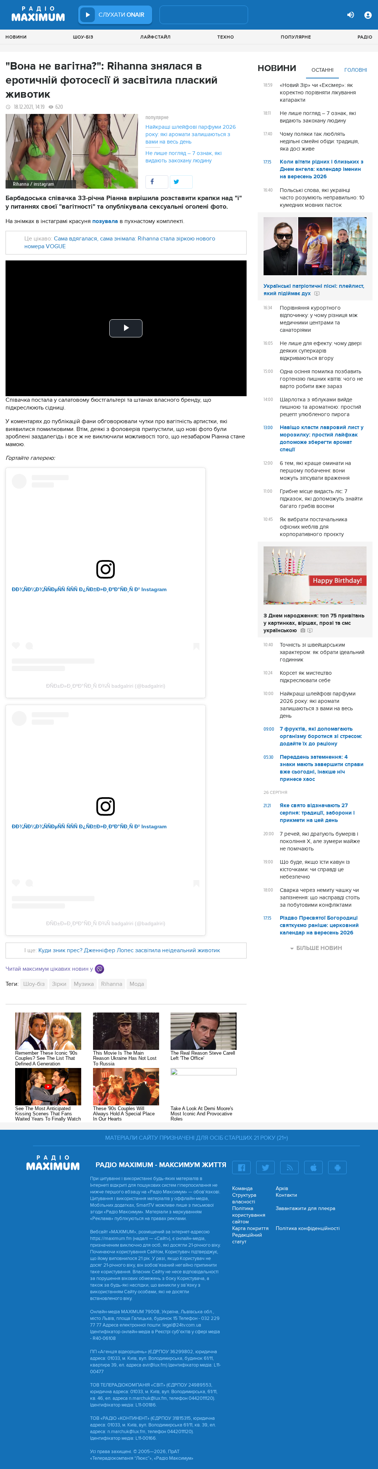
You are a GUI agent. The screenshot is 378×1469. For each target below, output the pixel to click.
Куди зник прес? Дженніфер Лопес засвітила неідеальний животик (129, 950)
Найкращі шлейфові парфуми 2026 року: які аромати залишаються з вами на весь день (190, 134)
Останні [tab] (322, 70)
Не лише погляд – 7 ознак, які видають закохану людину (183, 157)
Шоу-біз (83, 37)
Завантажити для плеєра (305, 1208)
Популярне (296, 37)
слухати (121, 14)
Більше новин (319, 948)
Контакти (286, 1195)
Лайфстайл (155, 37)
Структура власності (244, 1198)
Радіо (365, 37)
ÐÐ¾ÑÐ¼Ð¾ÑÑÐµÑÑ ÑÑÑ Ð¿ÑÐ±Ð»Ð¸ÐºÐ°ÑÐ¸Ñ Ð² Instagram (89, 589)
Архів (282, 1188)
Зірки (59, 984)
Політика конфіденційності (308, 1228)
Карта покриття (250, 1228)
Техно (225, 37)
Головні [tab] (355, 70)
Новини (16, 37)
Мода (137, 984)
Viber (99, 969)
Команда (242, 1188)
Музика (84, 984)
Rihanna (111, 984)
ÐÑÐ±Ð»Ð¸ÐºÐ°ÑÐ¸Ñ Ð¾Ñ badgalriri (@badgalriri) (105, 686)
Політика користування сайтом (248, 1215)
